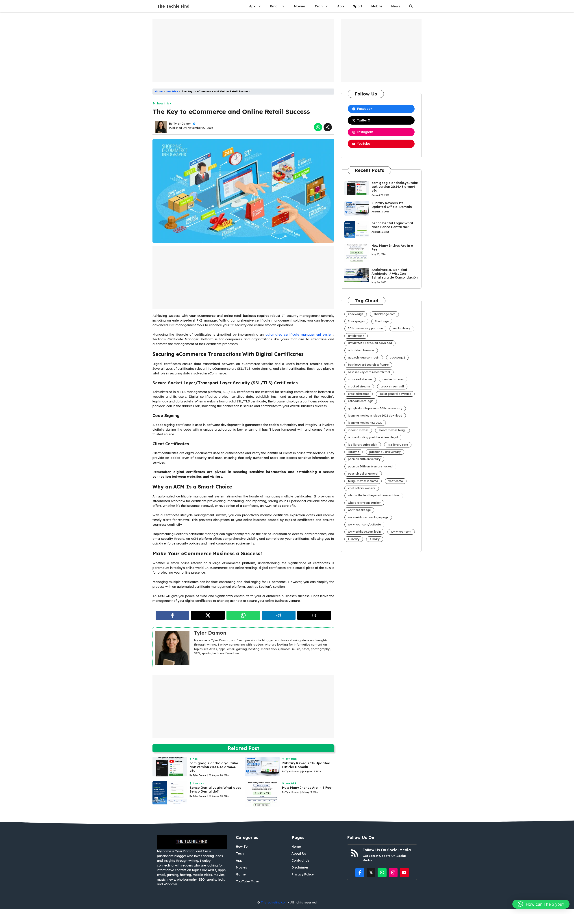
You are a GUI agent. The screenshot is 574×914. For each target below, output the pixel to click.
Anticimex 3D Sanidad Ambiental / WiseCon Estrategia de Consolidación (395, 273)
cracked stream (393, 379)
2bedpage (382, 321)
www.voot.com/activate (364, 524)
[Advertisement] (243, 50)
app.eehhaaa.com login (363, 357)
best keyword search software (368, 364)
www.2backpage (359, 510)
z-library (353, 539)
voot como (395, 481)
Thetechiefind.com (274, 902)
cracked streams (359, 386)
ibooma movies (358, 430)
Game (241, 874)
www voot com (401, 531)
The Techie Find (173, 6)
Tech (319, 6)
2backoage (355, 314)
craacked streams (360, 379)
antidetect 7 (356, 335)
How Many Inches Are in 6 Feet (307, 788)
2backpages (356, 321)
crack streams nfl (392, 386)
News (395, 6)
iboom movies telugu (392, 430)
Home (159, 91)
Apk (252, 6)
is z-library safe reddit (362, 444)
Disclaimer (300, 867)
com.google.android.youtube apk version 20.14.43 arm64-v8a (213, 767)
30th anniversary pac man (365, 328)
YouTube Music (248, 881)
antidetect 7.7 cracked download (370, 343)
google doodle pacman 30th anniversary (375, 408)
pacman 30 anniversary (385, 452)
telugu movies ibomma (363, 481)
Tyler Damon (182, 123)
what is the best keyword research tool (374, 495)
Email (274, 6)
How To (242, 847)
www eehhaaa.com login (364, 531)
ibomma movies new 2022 (365, 422)
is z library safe (398, 444)
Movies (300, 6)
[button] (411, 6)
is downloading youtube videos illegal (373, 437)
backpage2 (397, 357)
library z (353, 452)
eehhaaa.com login (360, 401)
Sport (357, 6)
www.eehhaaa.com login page (368, 517)
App (340, 6)
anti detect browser (361, 350)
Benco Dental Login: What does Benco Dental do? (215, 789)
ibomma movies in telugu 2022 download (375, 415)
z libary (375, 539)
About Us (298, 853)
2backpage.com (384, 314)
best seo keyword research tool (369, 372)
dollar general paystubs (395, 393)
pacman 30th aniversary (364, 459)
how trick (172, 91)
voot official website (361, 488)
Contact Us (300, 860)
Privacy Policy (302, 874)
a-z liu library (402, 328)
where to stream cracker (364, 502)
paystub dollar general (363, 473)
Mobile (376, 6)
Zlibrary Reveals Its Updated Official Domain (306, 765)
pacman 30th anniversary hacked (370, 466)
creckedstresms (358, 393)
